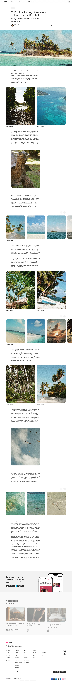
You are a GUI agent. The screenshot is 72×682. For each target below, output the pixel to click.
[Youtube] (15, 672)
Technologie (26, 655)
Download (34, 1)
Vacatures (26, 657)
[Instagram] (10, 672)
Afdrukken (8, 660)
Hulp (25, 1)
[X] (13, 672)
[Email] (6, 672)
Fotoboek (7, 652)
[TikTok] (12, 672)
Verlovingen (17, 655)
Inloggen (34, 652)
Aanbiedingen (26, 662)
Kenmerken (19, 1)
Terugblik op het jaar (18, 662)
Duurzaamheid (26, 660)
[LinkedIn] (17, 672)
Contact (34, 657)
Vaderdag (17, 667)
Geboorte (17, 657)
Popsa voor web (45, 655)
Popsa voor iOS (45, 652)
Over (22, 1)
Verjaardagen (17, 660)
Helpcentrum (35, 655)
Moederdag (17, 665)
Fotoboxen (8, 657)
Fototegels (8, 655)
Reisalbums (29, 1)
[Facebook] (8, 672)
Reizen (16, 652)
